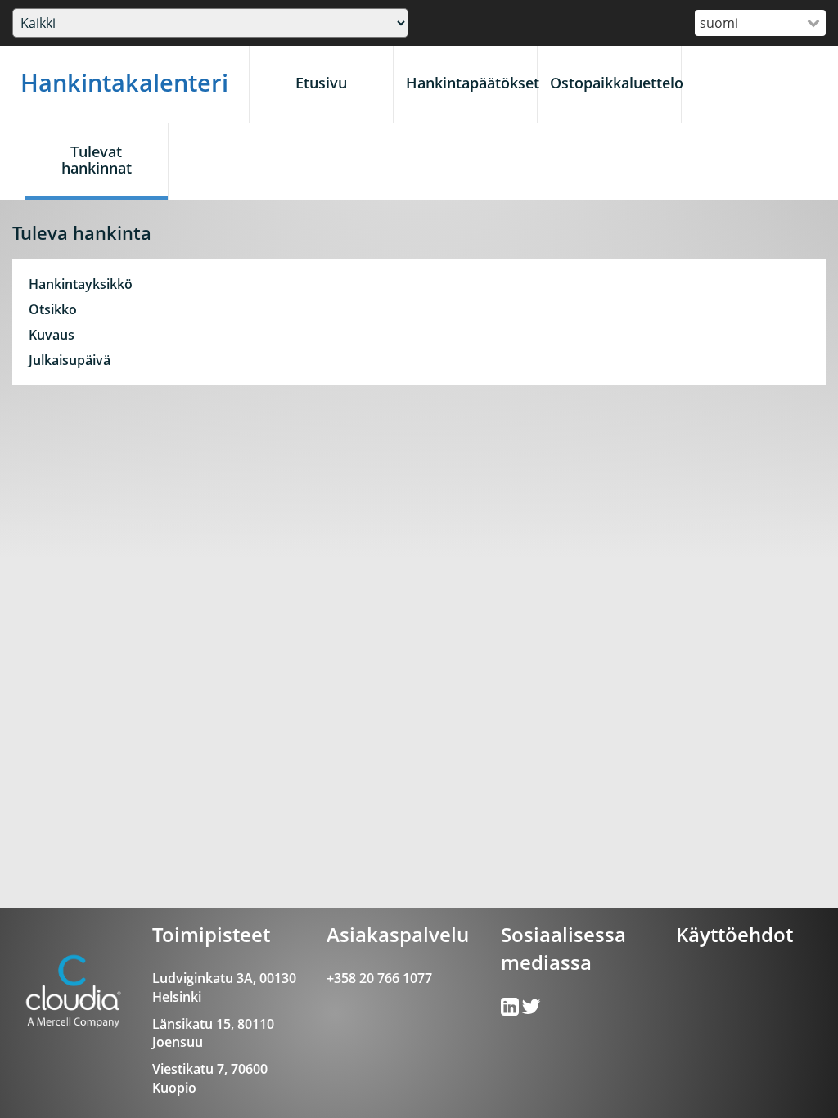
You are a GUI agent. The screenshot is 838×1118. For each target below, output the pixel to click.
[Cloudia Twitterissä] (511, 1010)
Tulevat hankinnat (96, 160)
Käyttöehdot (734, 934)
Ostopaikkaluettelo (615, 82)
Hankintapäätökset (471, 82)
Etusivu (321, 82)
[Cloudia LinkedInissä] (531, 1010)
